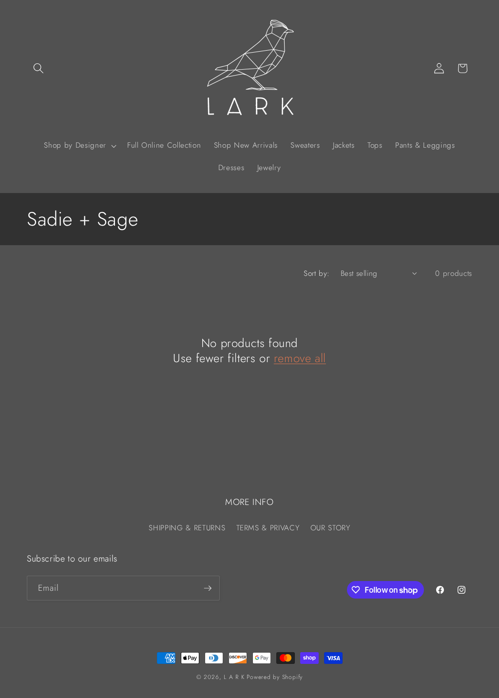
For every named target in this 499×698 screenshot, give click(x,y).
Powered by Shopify (275, 677)
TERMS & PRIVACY (268, 528)
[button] (38, 68)
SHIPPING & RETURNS (187, 528)
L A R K (234, 677)
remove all (300, 358)
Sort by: (317, 273)
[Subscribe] (207, 588)
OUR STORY (330, 528)
